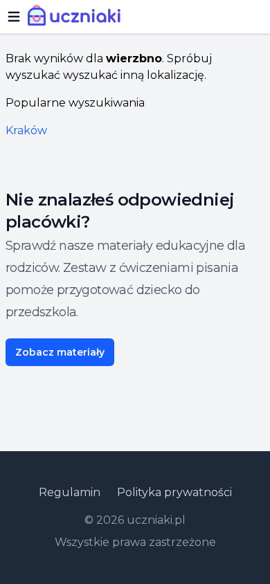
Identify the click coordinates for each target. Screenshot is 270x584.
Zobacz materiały (60, 352)
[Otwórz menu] (14, 16)
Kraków (26, 130)
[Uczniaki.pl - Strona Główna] (77, 16)
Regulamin (69, 492)
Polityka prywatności (174, 492)
